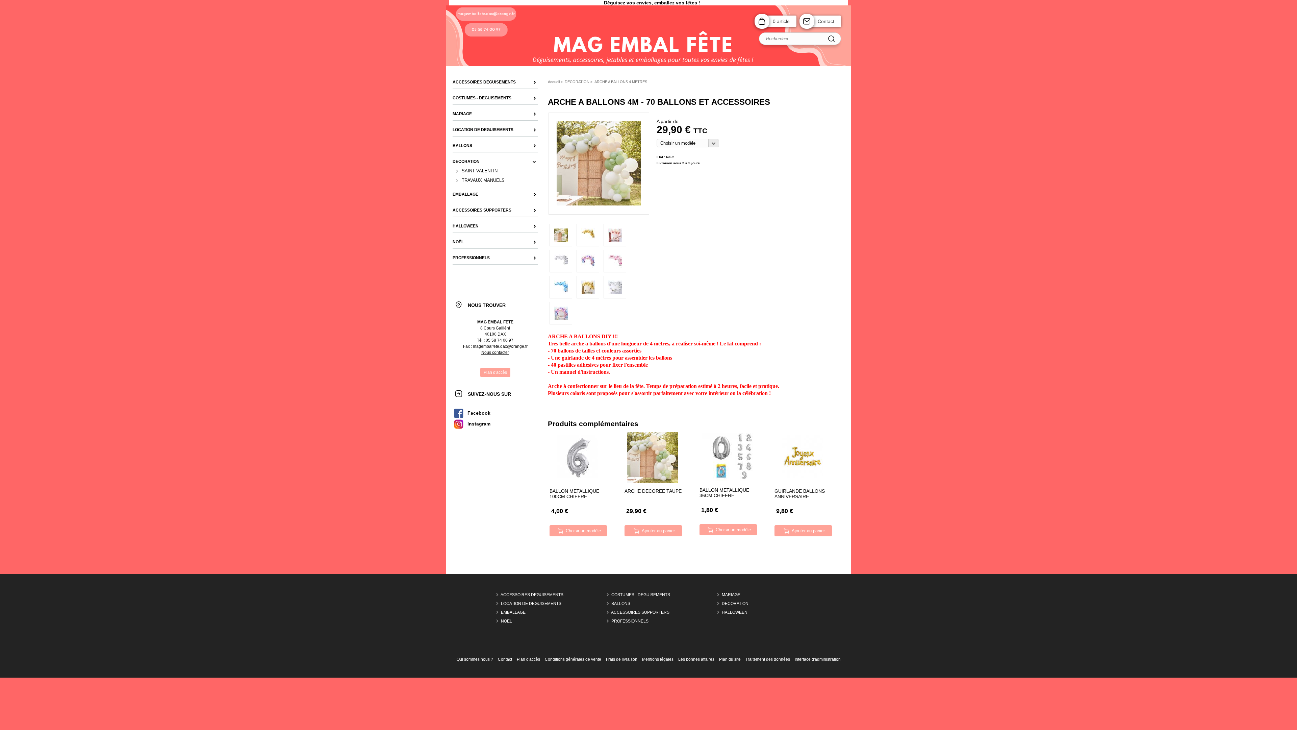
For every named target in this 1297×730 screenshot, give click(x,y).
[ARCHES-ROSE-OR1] (615, 235)
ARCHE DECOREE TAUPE (653, 491)
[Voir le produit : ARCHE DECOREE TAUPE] (652, 481)
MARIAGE (731, 594)
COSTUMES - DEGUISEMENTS (640, 594)
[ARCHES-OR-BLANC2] (588, 235)
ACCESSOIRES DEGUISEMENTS (532, 594)
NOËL (506, 621)
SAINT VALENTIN (480, 170)
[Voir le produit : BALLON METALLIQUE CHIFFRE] (727, 479)
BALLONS (620, 603)
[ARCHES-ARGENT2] (561, 261)
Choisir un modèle (583, 530)
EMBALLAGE (513, 612)
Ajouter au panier (658, 530)
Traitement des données (767, 659)
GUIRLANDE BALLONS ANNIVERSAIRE (799, 493)
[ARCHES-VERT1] (599, 204)
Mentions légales (657, 659)
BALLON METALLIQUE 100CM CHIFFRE (574, 493)
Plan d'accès (528, 659)
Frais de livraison (621, 659)
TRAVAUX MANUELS (483, 180)
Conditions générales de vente (573, 659)
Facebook (478, 413)
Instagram (478, 424)
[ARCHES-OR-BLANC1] (588, 287)
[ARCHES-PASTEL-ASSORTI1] (561, 313)
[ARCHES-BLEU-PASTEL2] (561, 287)
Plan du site (730, 659)
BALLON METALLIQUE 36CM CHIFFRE (724, 492)
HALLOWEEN (734, 612)
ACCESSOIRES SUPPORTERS (640, 612)
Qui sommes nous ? (475, 659)
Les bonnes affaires (696, 659)
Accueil (554, 82)
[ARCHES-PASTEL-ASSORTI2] (588, 261)
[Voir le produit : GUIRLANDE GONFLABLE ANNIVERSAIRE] (802, 481)
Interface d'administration (818, 659)
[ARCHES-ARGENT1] (615, 287)
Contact (826, 21)
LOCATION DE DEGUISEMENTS (531, 603)
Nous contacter (495, 352)
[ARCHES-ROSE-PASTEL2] (615, 261)
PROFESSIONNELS (629, 621)
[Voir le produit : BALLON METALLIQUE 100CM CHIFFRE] (577, 481)
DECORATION (735, 603)
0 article (781, 21)
